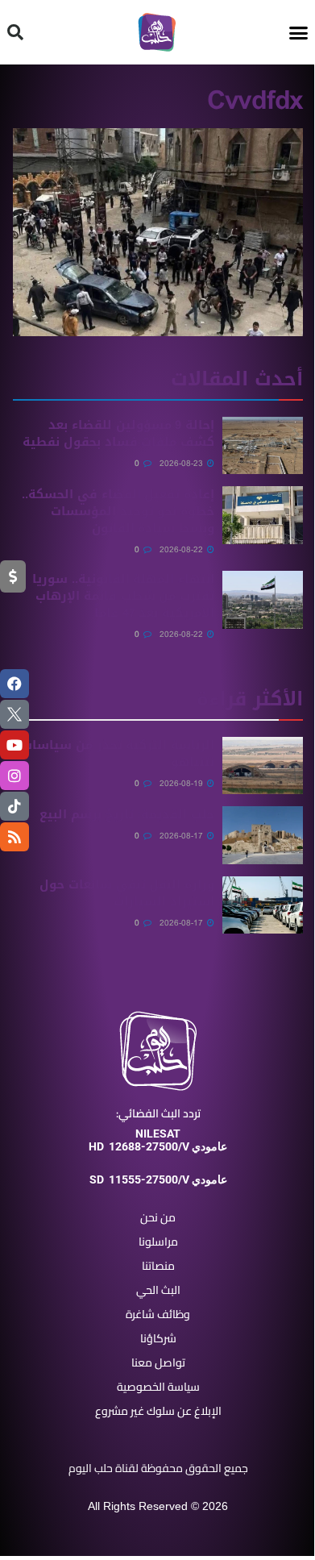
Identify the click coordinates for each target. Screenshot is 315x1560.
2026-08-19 (182, 783)
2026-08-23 (182, 463)
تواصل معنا (158, 1362)
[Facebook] (14, 683)
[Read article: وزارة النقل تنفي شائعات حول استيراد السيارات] (262, 905)
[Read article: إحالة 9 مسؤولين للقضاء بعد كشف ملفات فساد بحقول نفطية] (262, 446)
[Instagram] (14, 775)
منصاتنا (158, 1265)
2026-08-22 (182, 549)
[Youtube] (14, 744)
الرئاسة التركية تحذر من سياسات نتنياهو (118, 753)
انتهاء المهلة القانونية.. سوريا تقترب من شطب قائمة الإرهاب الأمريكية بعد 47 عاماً (123, 596)
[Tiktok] (14, 806)
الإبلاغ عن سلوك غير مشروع (158, 1410)
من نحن (158, 1217)
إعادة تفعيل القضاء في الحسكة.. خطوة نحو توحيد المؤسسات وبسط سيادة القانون (118, 511)
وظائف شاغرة (158, 1314)
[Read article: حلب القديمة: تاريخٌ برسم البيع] (262, 835)
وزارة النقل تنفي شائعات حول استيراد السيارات (126, 893)
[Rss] (14, 836)
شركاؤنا (158, 1338)
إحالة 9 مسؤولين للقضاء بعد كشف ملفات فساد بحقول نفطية (118, 433)
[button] (299, 32)
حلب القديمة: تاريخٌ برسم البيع (126, 814)
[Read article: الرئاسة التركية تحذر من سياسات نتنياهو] (262, 766)
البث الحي (158, 1289)
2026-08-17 (182, 835)
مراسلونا (158, 1241)
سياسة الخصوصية (158, 1386)
